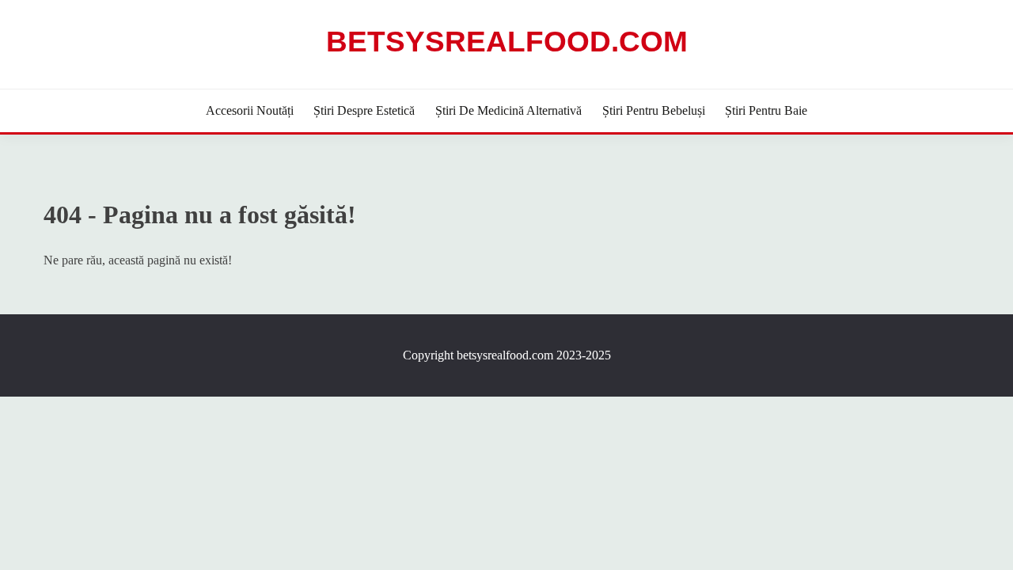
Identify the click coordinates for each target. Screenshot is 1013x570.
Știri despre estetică (364, 110)
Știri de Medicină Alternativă (508, 110)
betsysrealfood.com (507, 41)
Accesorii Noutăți (250, 110)
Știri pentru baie (766, 110)
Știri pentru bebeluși (653, 110)
